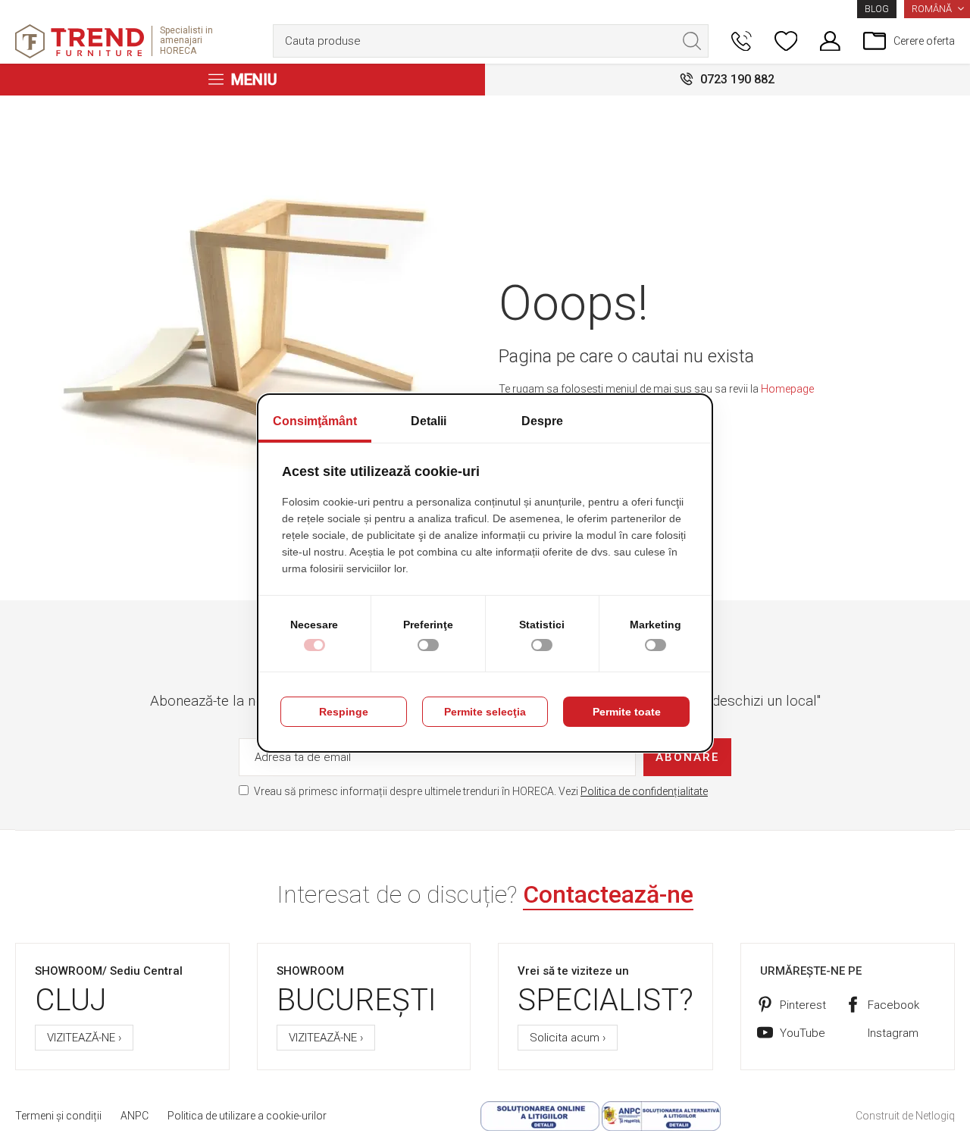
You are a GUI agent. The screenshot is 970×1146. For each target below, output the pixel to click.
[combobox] (491, 41)
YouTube (802, 1033)
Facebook (893, 1005)
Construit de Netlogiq (905, 1116)
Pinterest (803, 1005)
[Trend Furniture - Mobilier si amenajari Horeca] (79, 41)
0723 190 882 (737, 79)
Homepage (787, 389)
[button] (937, 9)
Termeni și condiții (58, 1116)
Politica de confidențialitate (644, 791)
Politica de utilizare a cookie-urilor (247, 1116)
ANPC (134, 1116)
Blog (877, 9)
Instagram (893, 1033)
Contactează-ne (608, 894)
